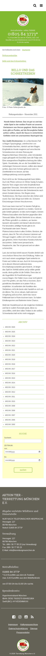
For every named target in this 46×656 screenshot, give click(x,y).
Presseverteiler (23, 632)
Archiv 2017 (10, 369)
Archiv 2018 (10, 364)
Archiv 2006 (10, 420)
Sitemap (33, 629)
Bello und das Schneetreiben (14, 61)
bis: (5, 457)
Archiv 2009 (10, 406)
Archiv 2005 (10, 424)
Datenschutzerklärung (18, 629)
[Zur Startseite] (23, 645)
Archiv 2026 (10, 327)
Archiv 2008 (10, 410)
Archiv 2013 (10, 387)
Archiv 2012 (10, 392)
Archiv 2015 (10, 378)
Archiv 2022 (10, 346)
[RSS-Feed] (32, 617)
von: (5, 448)
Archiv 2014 (10, 383)
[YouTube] (26, 617)
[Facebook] (13, 617)
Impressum (13, 624)
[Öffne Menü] (42, 5)
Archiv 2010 (10, 401)
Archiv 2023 (10, 341)
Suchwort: (7, 438)
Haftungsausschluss (29, 624)
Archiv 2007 (10, 415)
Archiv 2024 (10, 336)
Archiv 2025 (10, 332)
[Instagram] (19, 617)
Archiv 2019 (10, 359)
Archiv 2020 (10, 355)
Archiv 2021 (10, 350)
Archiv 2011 (10, 397)
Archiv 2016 (10, 373)
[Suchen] (35, 5)
